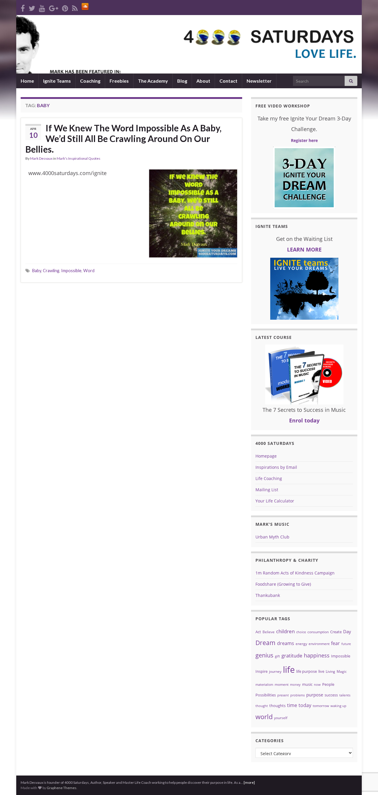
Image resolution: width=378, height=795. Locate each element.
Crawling (51, 270)
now (317, 685)
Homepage (266, 456)
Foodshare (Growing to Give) (283, 584)
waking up (338, 706)
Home (27, 81)
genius (264, 655)
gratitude (291, 655)
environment (319, 643)
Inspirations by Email (276, 467)
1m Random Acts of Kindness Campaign (295, 573)
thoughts (277, 705)
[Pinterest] (65, 7)
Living (330, 671)
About (203, 81)
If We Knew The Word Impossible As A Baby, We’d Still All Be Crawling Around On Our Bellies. (123, 138)
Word (88, 270)
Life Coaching (268, 478)
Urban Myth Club (272, 537)
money (295, 685)
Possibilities (265, 695)
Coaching (90, 81)
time (292, 705)
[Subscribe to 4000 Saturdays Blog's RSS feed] (75, 7)
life (289, 669)
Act (258, 631)
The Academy (153, 81)
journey (275, 671)
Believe (269, 631)
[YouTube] (42, 7)
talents (345, 695)
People (328, 684)
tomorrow (321, 705)
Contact (228, 81)
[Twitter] (32, 7)
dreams (285, 643)
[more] (249, 782)
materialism (264, 685)
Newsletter (259, 81)
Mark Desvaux (41, 158)
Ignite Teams (57, 81)
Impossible (71, 270)
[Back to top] (364, 759)
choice (301, 632)
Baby (36, 270)
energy (301, 643)
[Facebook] (23, 7)
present (283, 695)
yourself (280, 717)
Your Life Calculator (274, 501)
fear (335, 643)
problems (297, 695)
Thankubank (267, 595)
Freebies (119, 81)
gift (277, 656)
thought (261, 706)
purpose (314, 695)
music (307, 684)
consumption (318, 631)
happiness (317, 655)
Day (347, 631)
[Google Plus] (53, 7)
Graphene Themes (61, 788)
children (285, 631)
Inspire (261, 671)
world (264, 716)
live (321, 671)
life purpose (306, 671)
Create (336, 631)
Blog (182, 81)
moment (282, 684)
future (346, 644)
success (331, 695)
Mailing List (266, 489)
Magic (342, 671)
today (305, 705)
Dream (265, 642)
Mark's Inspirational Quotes (78, 158)
